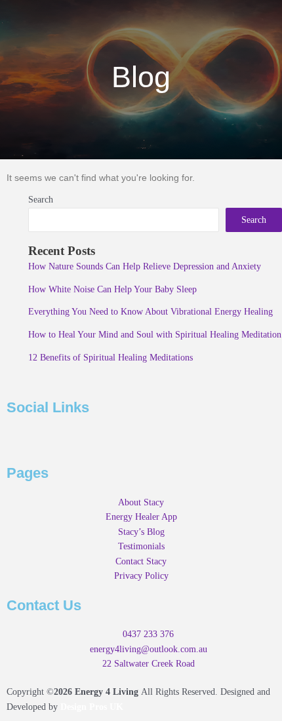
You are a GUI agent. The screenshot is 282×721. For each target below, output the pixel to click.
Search (40, 200)
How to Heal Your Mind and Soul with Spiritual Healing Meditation (154, 335)
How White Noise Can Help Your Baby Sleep (112, 289)
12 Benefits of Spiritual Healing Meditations (110, 357)
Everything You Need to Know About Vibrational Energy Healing (150, 312)
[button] (141, 19)
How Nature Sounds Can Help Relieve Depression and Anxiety (144, 266)
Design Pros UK (91, 707)
